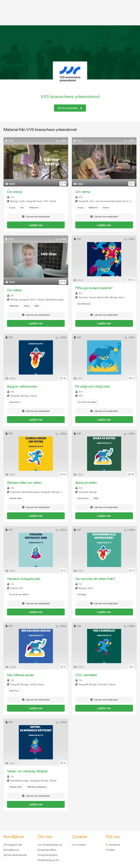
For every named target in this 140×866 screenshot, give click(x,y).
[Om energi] (36, 162)
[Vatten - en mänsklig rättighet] (36, 742)
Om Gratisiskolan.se (50, 844)
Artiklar (110, 849)
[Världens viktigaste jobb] (36, 549)
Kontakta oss (11, 849)
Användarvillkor (47, 849)
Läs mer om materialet (38, 216)
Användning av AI (48, 860)
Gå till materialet (68, 108)
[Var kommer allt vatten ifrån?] (104, 549)
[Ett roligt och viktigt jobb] (104, 357)
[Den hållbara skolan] (36, 646)
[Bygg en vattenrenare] (36, 357)
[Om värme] (104, 162)
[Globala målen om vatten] (36, 453)
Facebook (114, 844)
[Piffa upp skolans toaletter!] (104, 259)
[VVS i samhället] (104, 646)
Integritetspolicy (48, 855)
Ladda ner (36, 225)
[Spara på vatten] (104, 453)
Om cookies (79, 844)
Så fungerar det (12, 844)
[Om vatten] (36, 260)
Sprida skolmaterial (15, 855)
